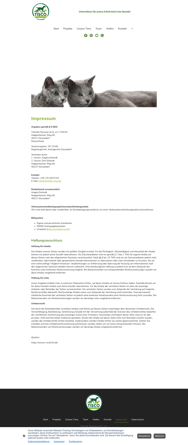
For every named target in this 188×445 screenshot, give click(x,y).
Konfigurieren (75, 441)
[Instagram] (91, 35)
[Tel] (102, 35)
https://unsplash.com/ (58, 229)
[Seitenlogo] (40, 11)
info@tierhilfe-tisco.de (50, 181)
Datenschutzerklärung (38, 441)
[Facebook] (85, 35)
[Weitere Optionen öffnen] (132, 28)
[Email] (96, 35)
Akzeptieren (144, 436)
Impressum (59, 441)
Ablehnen (159, 436)
